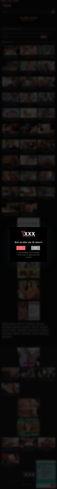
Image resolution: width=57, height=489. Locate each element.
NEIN (35, 248)
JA (21, 248)
